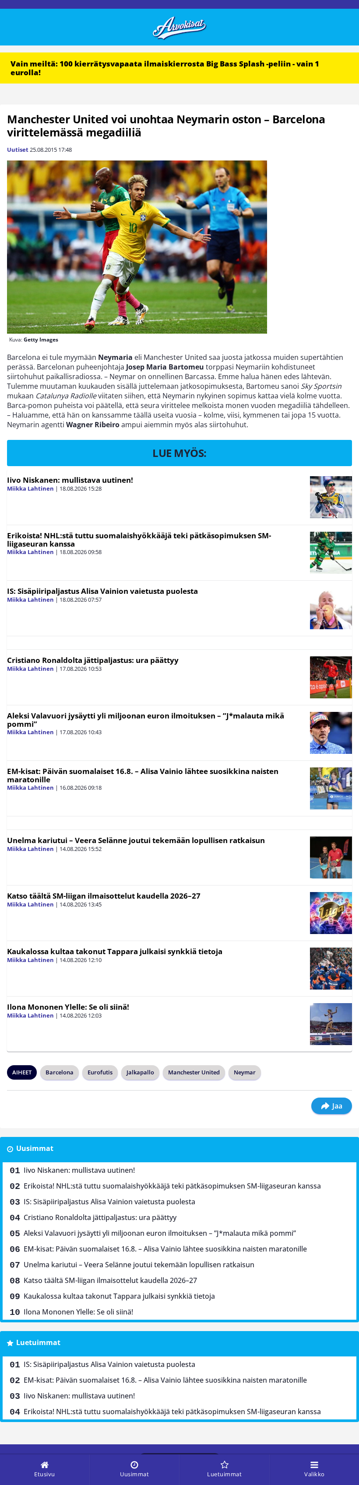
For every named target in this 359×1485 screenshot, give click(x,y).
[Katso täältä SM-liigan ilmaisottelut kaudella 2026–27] (331, 913)
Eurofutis (100, 1072)
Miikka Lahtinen (30, 488)
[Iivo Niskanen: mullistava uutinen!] (331, 497)
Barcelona (60, 1072)
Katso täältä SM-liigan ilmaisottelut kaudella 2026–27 (104, 896)
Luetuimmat (38, 1342)
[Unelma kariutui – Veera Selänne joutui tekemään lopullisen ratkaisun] (331, 857)
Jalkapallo (140, 1072)
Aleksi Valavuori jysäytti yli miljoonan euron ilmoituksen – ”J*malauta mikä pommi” (145, 720)
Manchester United (194, 1072)
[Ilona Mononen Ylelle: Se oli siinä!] (331, 1024)
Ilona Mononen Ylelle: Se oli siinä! (68, 1007)
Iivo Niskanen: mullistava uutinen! (70, 480)
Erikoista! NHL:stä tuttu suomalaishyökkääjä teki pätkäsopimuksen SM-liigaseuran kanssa (139, 539)
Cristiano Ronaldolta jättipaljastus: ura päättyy (93, 660)
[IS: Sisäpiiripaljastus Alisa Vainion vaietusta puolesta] (331, 608)
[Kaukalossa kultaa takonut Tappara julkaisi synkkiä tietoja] (331, 969)
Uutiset (17, 149)
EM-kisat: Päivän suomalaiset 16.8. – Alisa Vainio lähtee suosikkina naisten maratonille (142, 775)
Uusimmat (34, 1148)
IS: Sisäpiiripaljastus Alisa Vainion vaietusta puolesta (102, 591)
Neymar (245, 1072)
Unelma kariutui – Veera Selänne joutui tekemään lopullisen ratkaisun (136, 840)
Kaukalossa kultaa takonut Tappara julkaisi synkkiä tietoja (114, 951)
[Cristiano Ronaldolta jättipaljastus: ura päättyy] (331, 677)
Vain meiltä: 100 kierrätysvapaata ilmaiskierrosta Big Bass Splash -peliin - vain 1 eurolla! (165, 68)
